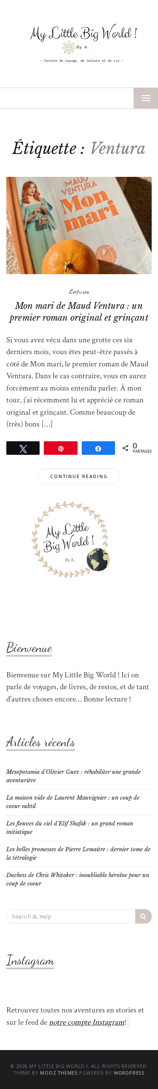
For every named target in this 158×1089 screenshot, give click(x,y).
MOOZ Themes (59, 1073)
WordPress (129, 1073)
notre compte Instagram (86, 1022)
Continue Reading (79, 476)
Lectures (79, 291)
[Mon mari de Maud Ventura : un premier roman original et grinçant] (79, 224)
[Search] (143, 916)
